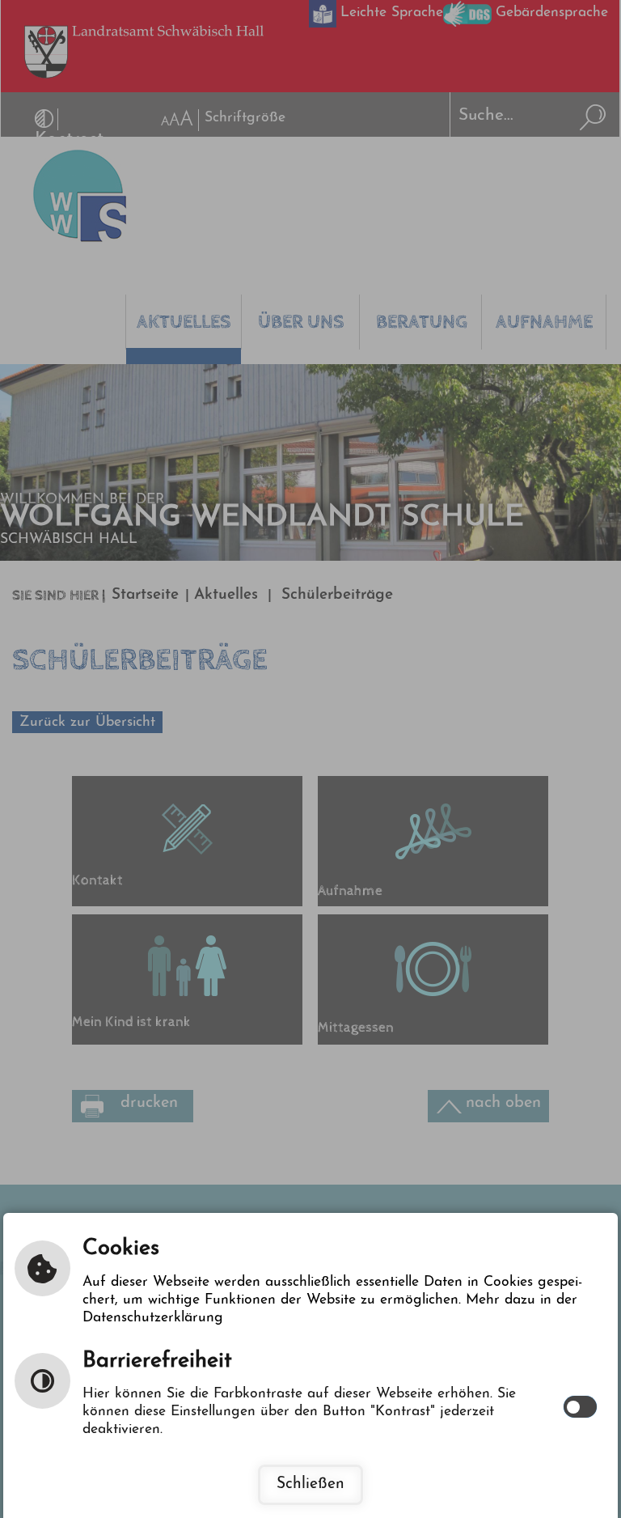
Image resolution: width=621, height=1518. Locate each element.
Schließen (310, 1484)
